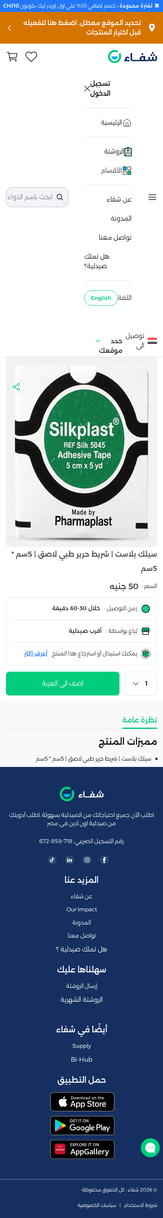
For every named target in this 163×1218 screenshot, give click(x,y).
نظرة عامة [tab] (139, 720)
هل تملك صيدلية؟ (97, 261)
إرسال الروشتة (81, 985)
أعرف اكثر (35, 653)
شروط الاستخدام (140, 1205)
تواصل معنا (115, 237)
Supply (81, 1045)
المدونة (121, 218)
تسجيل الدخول (101, 88)
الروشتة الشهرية (82, 999)
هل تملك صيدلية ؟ (81, 949)
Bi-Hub (82, 1059)
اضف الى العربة (62, 683)
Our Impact (81, 909)
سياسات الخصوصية (97, 1205)
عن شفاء (119, 199)
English (101, 298)
